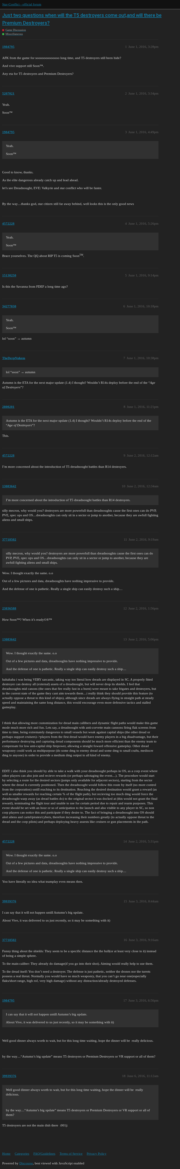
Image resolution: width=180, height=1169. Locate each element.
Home (6, 1153)
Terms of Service (71, 1153)
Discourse (26, 1163)
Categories (22, 1153)
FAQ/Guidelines (44, 1153)
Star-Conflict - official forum (21, 4)
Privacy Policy (96, 1153)
